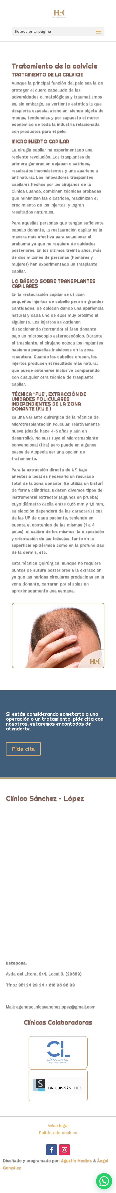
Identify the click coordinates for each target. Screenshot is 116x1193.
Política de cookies (58, 1132)
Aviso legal (58, 1125)
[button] (104, 1181)
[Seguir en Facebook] (51, 1149)
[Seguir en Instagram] (64, 1149)
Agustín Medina (76, 1160)
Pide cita (23, 749)
